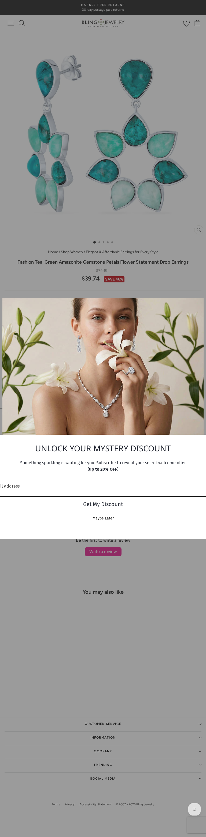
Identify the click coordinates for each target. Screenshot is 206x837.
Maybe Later (103, 518)
